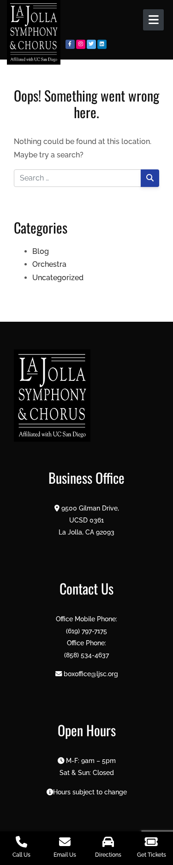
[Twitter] (91, 44)
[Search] (150, 178)
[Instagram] (80, 44)
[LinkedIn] (102, 44)
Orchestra (49, 264)
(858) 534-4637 (86, 655)
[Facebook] (70, 44)
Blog (40, 251)
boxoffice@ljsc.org (91, 674)
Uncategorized (58, 277)
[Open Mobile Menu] (153, 19)
